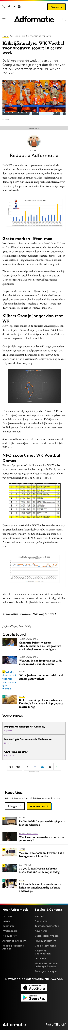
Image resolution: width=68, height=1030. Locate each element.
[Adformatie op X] (3, 6)
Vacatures (8, 925)
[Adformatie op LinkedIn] (14, 6)
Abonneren (41, 920)
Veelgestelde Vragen (47, 935)
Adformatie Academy (14, 940)
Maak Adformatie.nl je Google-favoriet (46, 965)
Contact (39, 915)
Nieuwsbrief (9, 935)
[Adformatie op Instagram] (19, 6)
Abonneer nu (56, 7)
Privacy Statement (45, 940)
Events (6, 920)
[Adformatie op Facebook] (9, 6)
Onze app (40, 958)
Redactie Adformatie (39, 36)
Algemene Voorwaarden (43, 952)
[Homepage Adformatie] (34, 19)
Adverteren (41, 930)
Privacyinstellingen (46, 971)
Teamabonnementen (47, 925)
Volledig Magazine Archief (13, 947)
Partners (7, 915)
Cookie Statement (45, 945)
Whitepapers (9, 930)
